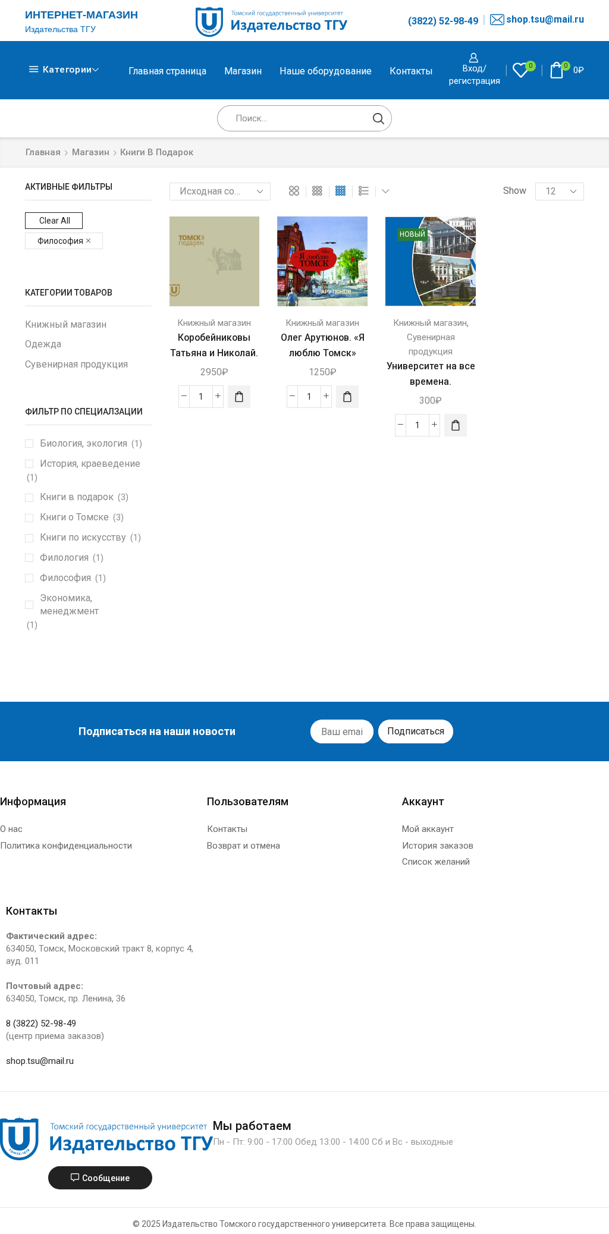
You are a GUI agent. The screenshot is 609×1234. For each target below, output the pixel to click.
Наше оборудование (326, 71)
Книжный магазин (214, 323)
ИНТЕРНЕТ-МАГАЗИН (81, 15)
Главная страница (167, 71)
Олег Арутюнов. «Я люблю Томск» (323, 345)
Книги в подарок (77, 497)
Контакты (411, 71)
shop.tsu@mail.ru (545, 19)
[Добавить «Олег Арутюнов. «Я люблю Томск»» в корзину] (347, 396)
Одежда (43, 344)
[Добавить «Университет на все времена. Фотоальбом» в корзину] (455, 425)
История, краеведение (90, 463)
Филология (64, 557)
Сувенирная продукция (76, 364)
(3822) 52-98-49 (443, 21)
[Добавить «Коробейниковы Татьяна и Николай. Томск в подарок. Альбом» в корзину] (239, 396)
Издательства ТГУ (60, 29)
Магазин (243, 71)
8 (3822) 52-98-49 (41, 1023)
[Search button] (378, 118)
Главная (43, 152)
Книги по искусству (83, 537)
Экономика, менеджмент (69, 604)
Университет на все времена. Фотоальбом (431, 381)
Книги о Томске (74, 517)
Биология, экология (83, 443)
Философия (60, 241)
